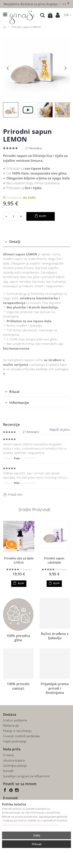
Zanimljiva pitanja (15, 766)
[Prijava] (58, 15)
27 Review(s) (33, 148)
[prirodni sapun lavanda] (54, 536)
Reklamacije (11, 725)
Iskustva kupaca (14, 760)
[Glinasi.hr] (21, 17)
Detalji (14, 241)
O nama (8, 755)
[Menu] (5, 14)
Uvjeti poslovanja (14, 741)
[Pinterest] (12, 790)
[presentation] (7, 67)
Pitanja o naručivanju (17, 731)
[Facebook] (6, 790)
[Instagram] (17, 790)
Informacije (19, 402)
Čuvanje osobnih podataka (21, 736)
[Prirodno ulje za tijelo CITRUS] (18, 536)
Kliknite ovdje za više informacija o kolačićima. (30, 824)
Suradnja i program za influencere (26, 776)
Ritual (14, 391)
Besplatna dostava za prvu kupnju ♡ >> (35, 4)
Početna (4, 27)
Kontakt (8, 771)
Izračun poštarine (15, 720)
